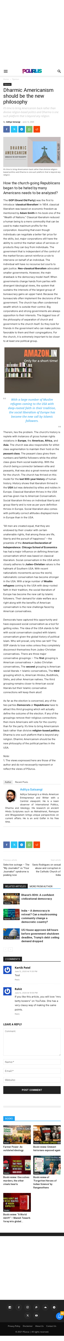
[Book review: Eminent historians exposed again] (47, 1134)
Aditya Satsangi (13, 122)
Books (6, 1142)
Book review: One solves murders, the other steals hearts (16, 1180)
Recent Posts (21, 782)
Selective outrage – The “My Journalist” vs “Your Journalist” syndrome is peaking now (16, 869)
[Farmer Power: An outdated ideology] (17, 1134)
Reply (17, 979)
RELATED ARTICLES (15, 886)
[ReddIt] (36, 129)
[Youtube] (36, 1315)
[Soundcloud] (45, 1307)
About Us (39, 1326)
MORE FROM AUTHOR (41, 886)
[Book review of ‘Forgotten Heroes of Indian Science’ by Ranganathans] (47, 1165)
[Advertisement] (32, 33)
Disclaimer (28, 1326)
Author (8, 782)
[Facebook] (6, 129)
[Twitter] (14, 129)
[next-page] (11, 949)
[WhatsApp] (29, 129)
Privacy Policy (14, 1326)
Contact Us (51, 1326)
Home (6, 79)
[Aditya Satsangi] (11, 795)
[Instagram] (27, 1307)
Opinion (15, 79)
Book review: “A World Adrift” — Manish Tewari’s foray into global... (16, 1218)
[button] (5, 71)
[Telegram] (21, 129)
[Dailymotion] (10, 1307)
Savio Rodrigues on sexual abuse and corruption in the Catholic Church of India (46, 869)
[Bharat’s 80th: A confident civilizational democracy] (11, 898)
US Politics (8, 938)
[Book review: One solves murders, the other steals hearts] (17, 1165)
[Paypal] (36, 1307)
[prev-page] (5, 949)
